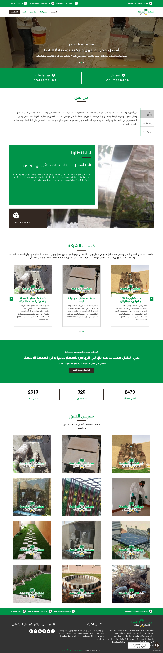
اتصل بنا (14, 12)
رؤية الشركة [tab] (147, 123)
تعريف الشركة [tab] (149, 114)
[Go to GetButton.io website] (157, 650)
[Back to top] (7, 646)
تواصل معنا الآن (81, 370)
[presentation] (11, 299)
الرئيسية (53, 12)
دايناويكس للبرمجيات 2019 (72, 650)
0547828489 (61, 3)
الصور (24, 12)
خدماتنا (43, 12)
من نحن (33, 12)
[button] (83, 332)
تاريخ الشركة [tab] (147, 132)
